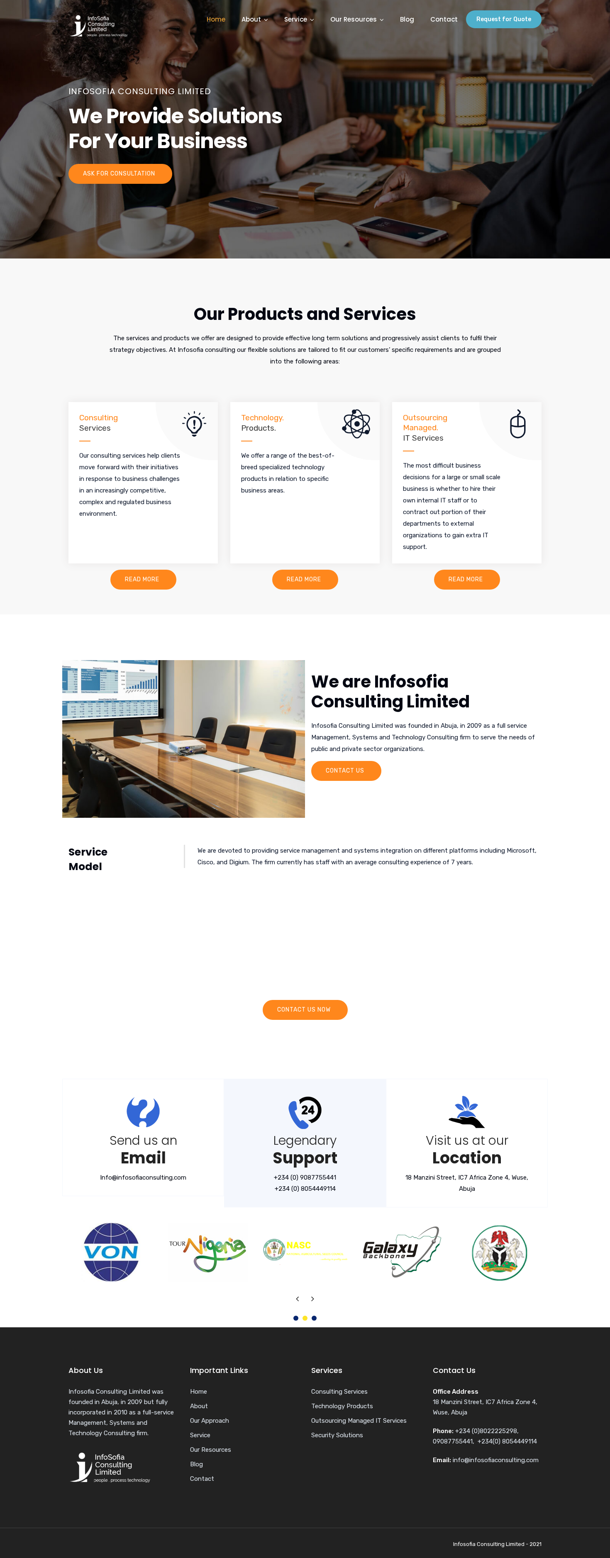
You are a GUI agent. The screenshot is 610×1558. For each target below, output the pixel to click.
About (251, 19)
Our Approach (209, 1420)
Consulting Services (339, 1391)
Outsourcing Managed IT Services (359, 1420)
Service (295, 19)
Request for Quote (503, 19)
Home (216, 19)
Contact (444, 19)
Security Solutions (337, 1435)
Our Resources (353, 19)
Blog (407, 19)
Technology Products (342, 1406)
